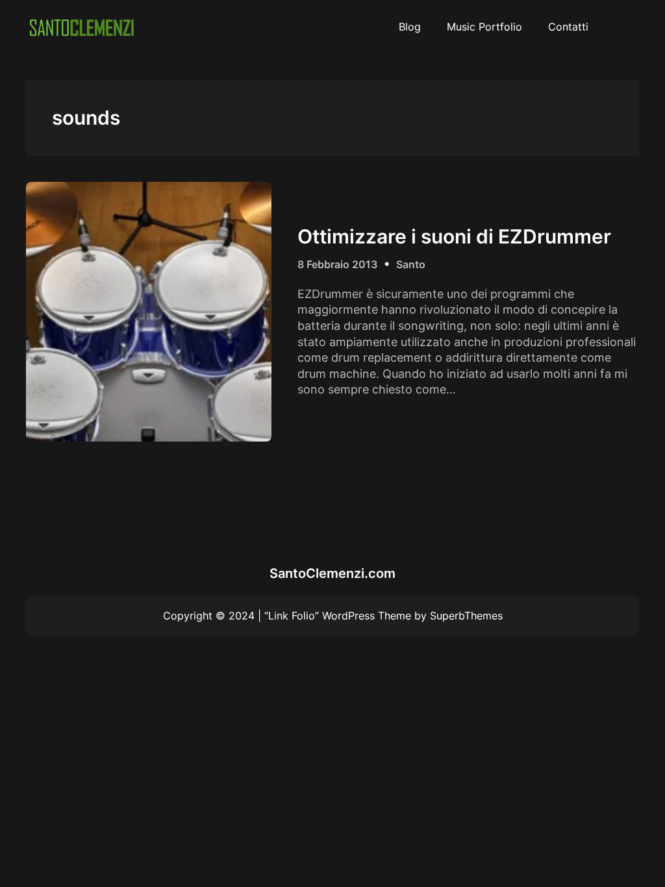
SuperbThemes (466, 615)
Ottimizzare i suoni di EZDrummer (454, 236)
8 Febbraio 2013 (337, 264)
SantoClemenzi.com (332, 573)
